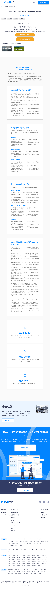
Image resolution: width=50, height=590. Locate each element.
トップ (2, 6)
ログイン (34, 2)
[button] (3, 19)
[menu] (2, 2)
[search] (30, 2)
